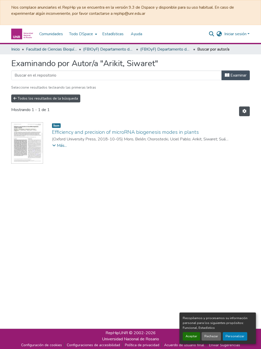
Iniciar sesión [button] (235, 34)
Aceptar (191, 336)
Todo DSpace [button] (81, 34)
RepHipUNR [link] (117, 333)
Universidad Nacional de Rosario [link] (130, 339)
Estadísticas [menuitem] (113, 34)
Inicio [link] (15, 49)
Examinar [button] (237, 75)
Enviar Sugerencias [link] (224, 345)
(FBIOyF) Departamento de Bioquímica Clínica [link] (108, 49)
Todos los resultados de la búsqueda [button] (47, 98)
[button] (22, 34)
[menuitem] (82, 34)
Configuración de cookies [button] (41, 345)
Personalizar (235, 336)
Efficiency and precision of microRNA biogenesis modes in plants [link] (125, 132)
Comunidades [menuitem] (51, 34)
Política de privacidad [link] (142, 345)
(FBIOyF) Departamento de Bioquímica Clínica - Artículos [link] (165, 49)
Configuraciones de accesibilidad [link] (93, 345)
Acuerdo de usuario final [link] (184, 345)
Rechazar (211, 336)
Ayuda (136, 34)
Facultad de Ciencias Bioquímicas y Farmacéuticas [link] (51, 49)
